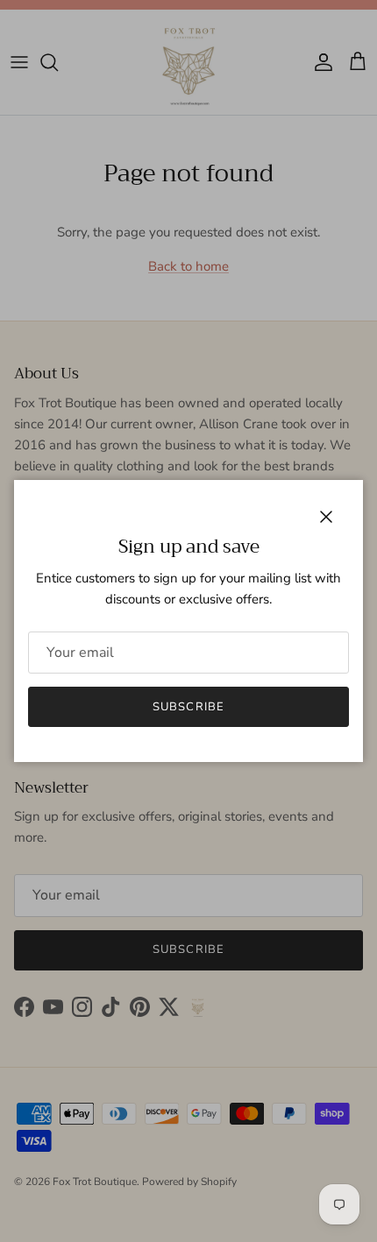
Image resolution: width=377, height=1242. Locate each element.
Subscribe (188, 707)
